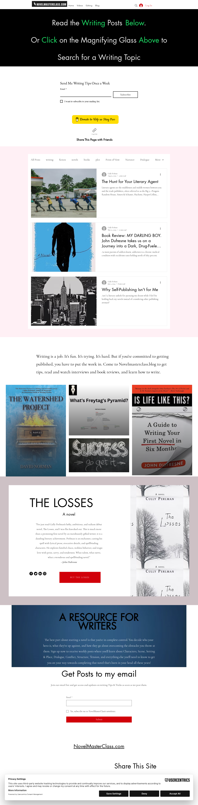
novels (75, 159)
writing (49, 159)
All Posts (35, 159)
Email (63, 89)
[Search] (136, 5)
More (157, 159)
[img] (49, 6)
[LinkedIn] (40, 573)
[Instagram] (44, 573)
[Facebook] (31, 573)
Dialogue (144, 159)
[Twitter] (35, 573)
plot (98, 159)
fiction (62, 159)
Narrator (129, 159)
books (87, 159)
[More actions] (161, 174)
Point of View (113, 159)
